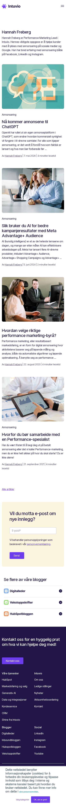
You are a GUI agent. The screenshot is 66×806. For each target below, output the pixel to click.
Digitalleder (8, 733)
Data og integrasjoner (14, 699)
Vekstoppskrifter (11, 753)
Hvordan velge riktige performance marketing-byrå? (29, 333)
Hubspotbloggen (11, 746)
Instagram (39, 740)
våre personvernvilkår (28, 791)
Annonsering (9, 114)
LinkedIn (39, 733)
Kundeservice (9, 706)
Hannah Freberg (13, 155)
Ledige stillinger (43, 686)
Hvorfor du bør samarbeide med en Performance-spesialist (31, 437)
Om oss (38, 679)
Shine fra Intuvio (11, 719)
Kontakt (38, 706)
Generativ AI (9, 693)
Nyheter (38, 693)
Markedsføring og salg (14, 686)
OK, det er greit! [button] (40, 799)
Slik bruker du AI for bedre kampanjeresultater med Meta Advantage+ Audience (29, 230)
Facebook (40, 746)
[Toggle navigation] (61, 6)
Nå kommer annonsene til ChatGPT (25, 124)
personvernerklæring (38, 544)
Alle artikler (8, 489)
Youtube (38, 753)
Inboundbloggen (11, 740)
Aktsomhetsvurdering (46, 699)
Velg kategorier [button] (22, 799)
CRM (4, 713)
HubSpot (7, 679)
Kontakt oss (12, 660)
